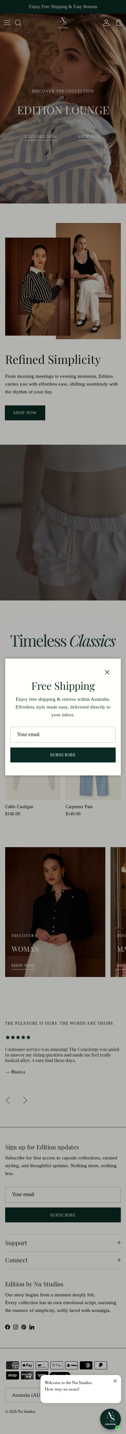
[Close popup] (115, 1381)
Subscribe (63, 754)
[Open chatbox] (110, 1419)
